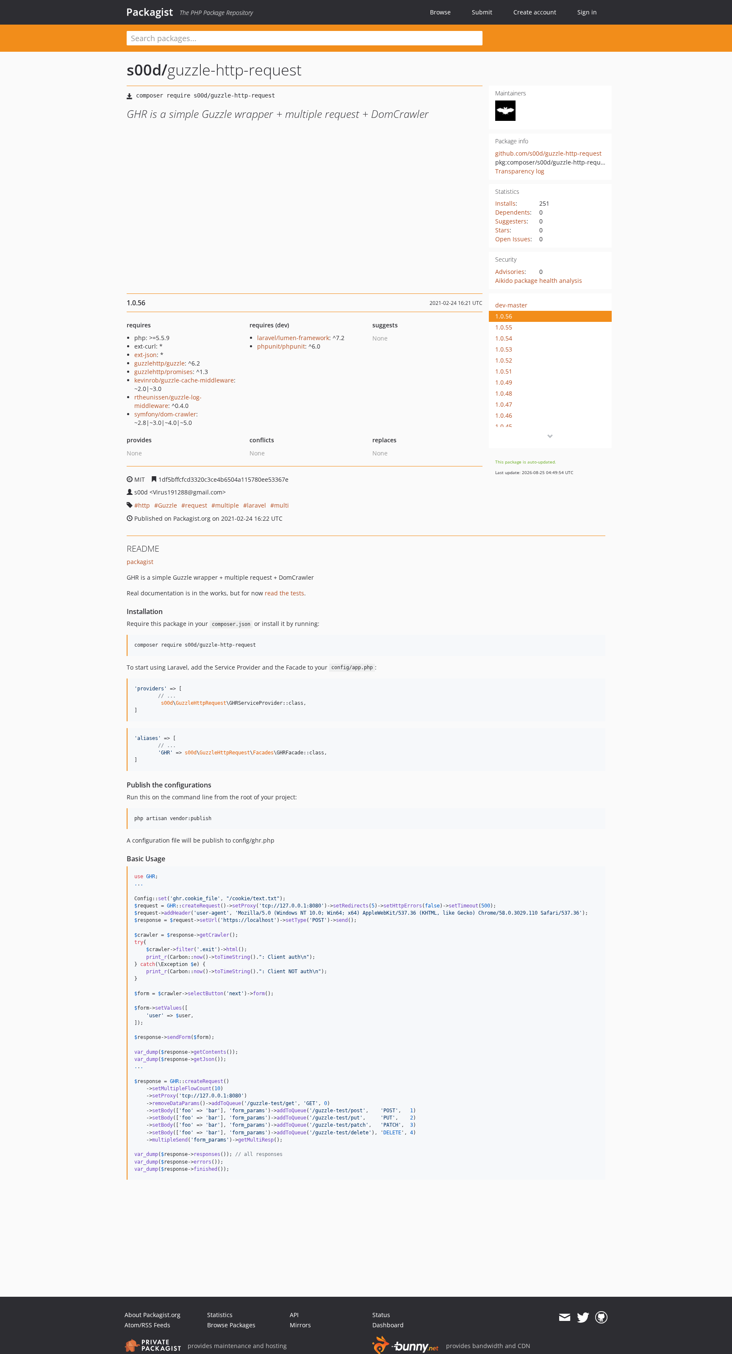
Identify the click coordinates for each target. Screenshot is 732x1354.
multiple (227, 505)
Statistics (220, 1315)
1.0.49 (503, 382)
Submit (482, 12)
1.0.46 (503, 415)
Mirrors (300, 1325)
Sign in (587, 12)
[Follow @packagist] (583, 1317)
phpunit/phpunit (281, 346)
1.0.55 (503, 327)
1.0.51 (503, 371)
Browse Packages (231, 1325)
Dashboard (388, 1325)
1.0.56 (503, 316)
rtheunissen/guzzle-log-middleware (168, 401)
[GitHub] (601, 1317)
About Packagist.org (152, 1315)
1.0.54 (503, 338)
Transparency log (519, 171)
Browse (440, 12)
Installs (505, 203)
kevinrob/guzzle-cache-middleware (184, 380)
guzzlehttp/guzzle (159, 363)
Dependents (512, 212)
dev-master (511, 305)
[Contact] (564, 1317)
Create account (534, 12)
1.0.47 (503, 404)
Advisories (509, 272)
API (294, 1315)
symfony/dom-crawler (165, 414)
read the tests (284, 593)
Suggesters (511, 221)
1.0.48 (503, 393)
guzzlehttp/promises (163, 372)
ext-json (145, 355)
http (144, 505)
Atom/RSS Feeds (147, 1325)
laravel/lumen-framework (293, 338)
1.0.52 (503, 360)
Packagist (149, 12)
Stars (502, 230)
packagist (140, 562)
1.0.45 (503, 426)
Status (381, 1315)
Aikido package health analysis (538, 280)
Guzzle (167, 505)
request (196, 505)
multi (281, 505)
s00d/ (147, 69)
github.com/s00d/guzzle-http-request (548, 153)
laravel (256, 505)
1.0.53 (503, 349)
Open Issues (512, 239)
